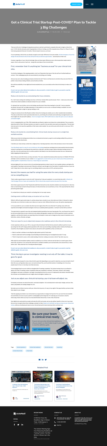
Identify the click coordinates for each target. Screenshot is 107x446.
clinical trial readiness (35, 347)
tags (12, 347)
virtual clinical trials (17, 350)
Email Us (59, 425)
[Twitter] (18, 425)
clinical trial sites (49, 347)
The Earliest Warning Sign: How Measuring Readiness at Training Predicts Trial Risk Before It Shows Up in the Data (43, 433)
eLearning (59, 347)
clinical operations (21, 347)
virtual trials (29, 350)
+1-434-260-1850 (61, 422)
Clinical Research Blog (26, 398)
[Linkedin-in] (22, 425)
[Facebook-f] (14, 425)
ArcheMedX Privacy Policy (81, 423)
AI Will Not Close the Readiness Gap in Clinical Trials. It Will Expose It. (41, 420)
